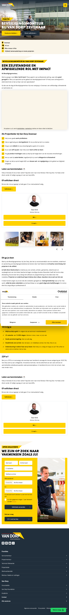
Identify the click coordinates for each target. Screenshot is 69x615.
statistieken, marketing (24, 128)
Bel (34, 217)
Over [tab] (56, 297)
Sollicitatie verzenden (18, 507)
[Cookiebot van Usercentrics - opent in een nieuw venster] (59, 291)
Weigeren (13, 322)
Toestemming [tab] (12, 297)
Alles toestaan (56, 322)
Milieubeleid (50, 608)
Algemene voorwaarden (30, 608)
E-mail (34, 223)
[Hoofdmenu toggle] (65, 5)
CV (5, 487)
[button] (57, 249)
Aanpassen (33, 322)
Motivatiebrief (9, 478)
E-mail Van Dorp (13, 519)
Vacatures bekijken (10, 33)
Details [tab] (34, 297)
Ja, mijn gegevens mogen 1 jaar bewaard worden (19, 500)
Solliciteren (8, 189)
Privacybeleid (41, 608)
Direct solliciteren (30, 33)
